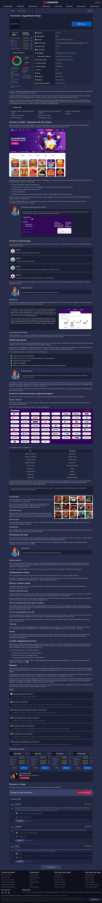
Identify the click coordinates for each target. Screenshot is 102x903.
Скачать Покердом (90, 882)
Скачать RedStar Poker (91, 887)
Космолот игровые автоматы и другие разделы (50, 112)
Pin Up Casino (81, 754)
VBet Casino (17, 754)
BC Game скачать (59, 877)
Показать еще (51, 867)
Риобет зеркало (58, 875)
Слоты (57, 43)
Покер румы (20, 6)
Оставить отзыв (83, 793)
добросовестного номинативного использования (54, 895)
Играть (83, 24)
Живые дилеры (74, 43)
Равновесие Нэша (34, 887)
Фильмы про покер (6, 875)
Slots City (38, 754)
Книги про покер (5, 877)
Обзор (15, 768)
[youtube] (9, 892)
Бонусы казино (33, 6)
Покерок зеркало (89, 877)
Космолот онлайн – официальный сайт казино (22, 112)
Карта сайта (97, 892)
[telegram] (5, 892)
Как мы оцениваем (78, 892)
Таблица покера (33, 875)
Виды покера (32, 880)
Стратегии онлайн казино (8, 882)
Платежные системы (45, 115)
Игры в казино (81, 6)
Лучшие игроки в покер (7, 880)
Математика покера (34, 877)
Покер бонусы (46, 6)
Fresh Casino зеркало (60, 884)
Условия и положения (37, 892)
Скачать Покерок (89, 880)
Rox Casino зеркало (59, 880)
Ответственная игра (67, 892)
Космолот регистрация (17, 115)
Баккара (81, 43)
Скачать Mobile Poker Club (92, 884)
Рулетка (61, 43)
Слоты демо (58, 6)
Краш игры (69, 6)
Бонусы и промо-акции (73, 111)
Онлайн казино (8, 6)
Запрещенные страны (45, 117)
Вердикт (68, 113)
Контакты (28, 892)
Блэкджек (66, 43)
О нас (23, 892)
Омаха (31, 884)
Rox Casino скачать (59, 887)
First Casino (59, 754)
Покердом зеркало (90, 875)
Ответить (19, 821)
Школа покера (94, 6)
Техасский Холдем (34, 882)
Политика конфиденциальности (52, 892)
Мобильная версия (16, 117)
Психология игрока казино (8, 887)
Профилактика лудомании (8, 884)
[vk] (2, 892)
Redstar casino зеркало (60, 882)
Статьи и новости (88, 892)
